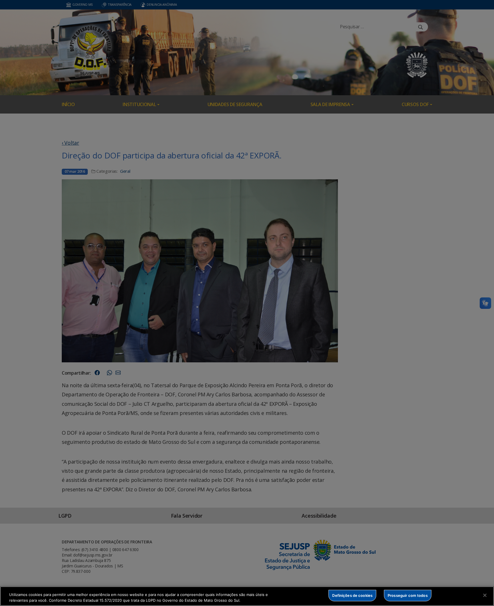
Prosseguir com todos (408, 595)
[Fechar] (485, 595)
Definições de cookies (352, 595)
